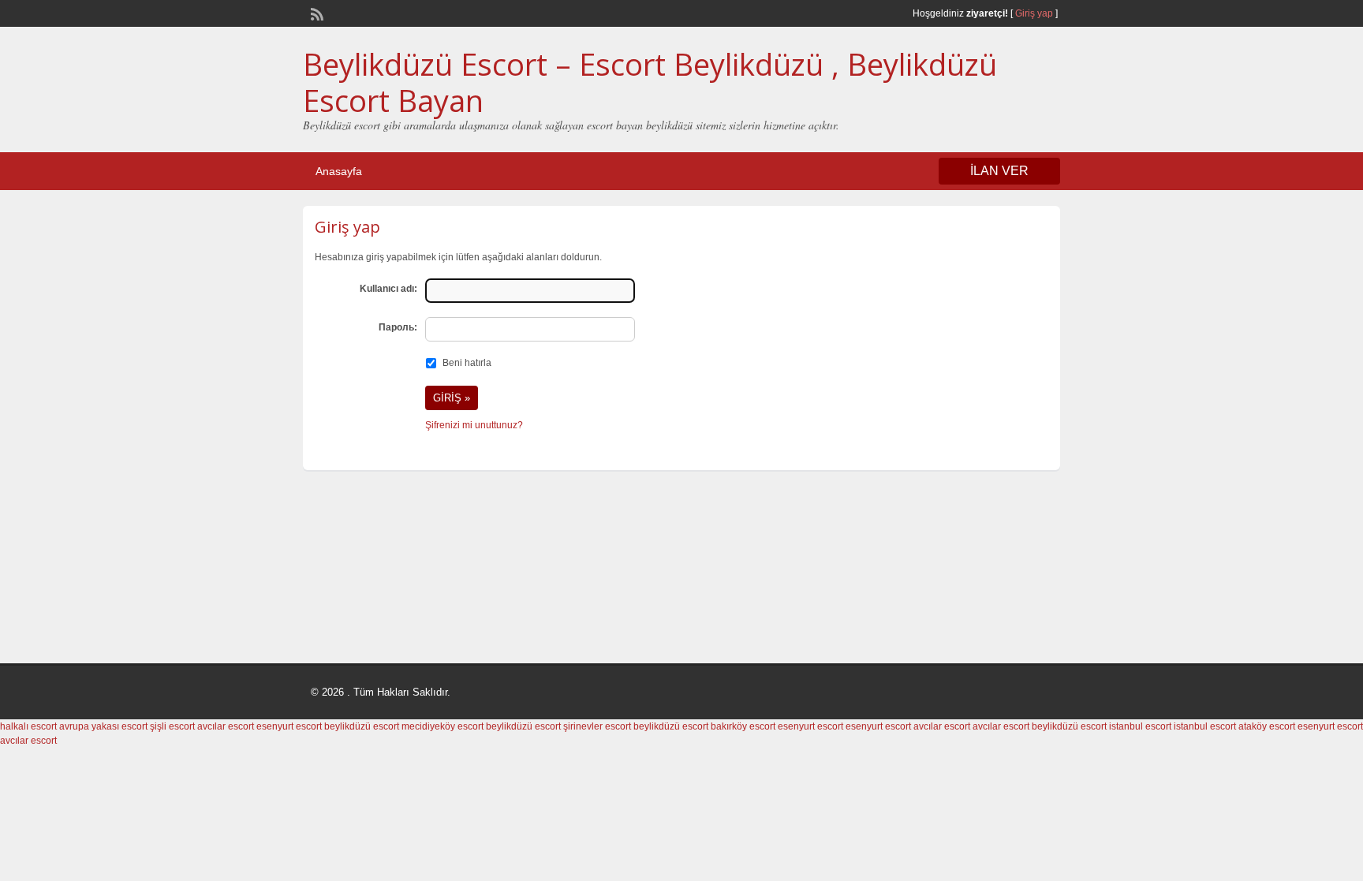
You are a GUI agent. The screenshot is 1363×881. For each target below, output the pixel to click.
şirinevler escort (597, 726)
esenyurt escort (289, 726)
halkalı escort (28, 726)
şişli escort (172, 726)
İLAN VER (999, 170)
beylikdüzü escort (361, 726)
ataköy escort (1266, 726)
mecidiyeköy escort (442, 726)
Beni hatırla (467, 362)
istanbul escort (1140, 726)
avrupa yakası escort (103, 726)
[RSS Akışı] (315, 12)
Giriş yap (1034, 13)
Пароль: (398, 327)
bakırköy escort (743, 726)
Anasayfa (339, 171)
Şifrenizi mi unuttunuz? (474, 425)
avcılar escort (225, 726)
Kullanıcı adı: (388, 288)
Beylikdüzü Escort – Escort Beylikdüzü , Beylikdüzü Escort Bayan (650, 82)
